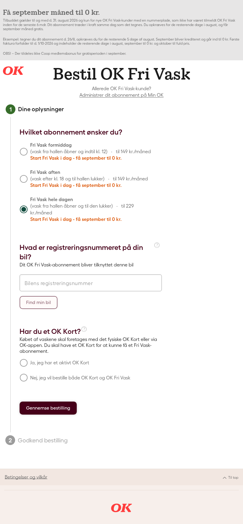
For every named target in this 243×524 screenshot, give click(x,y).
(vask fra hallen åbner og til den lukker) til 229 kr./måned (82, 209)
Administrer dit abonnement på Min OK (121, 95)
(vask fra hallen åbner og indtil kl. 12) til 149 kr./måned (90, 151)
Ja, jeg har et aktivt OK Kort (59, 362)
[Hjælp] (158, 251)
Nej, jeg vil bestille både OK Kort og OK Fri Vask (80, 377)
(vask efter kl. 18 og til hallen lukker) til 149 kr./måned (89, 178)
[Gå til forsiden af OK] (13, 70)
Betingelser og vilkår (26, 477)
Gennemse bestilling (48, 408)
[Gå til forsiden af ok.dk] (121, 508)
